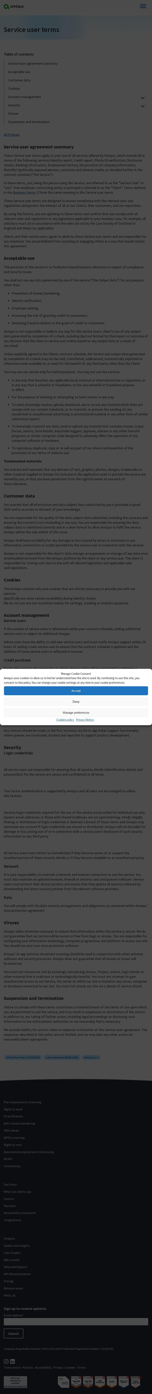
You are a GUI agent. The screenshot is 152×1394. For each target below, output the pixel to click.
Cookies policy (65, 720)
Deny (76, 701)
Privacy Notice (85, 720)
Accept (76, 690)
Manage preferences (76, 712)
